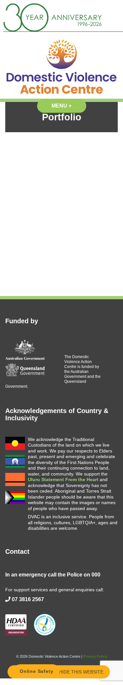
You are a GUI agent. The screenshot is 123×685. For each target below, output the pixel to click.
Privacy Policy (95, 656)
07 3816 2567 (28, 599)
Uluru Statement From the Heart (63, 479)
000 (96, 574)
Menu (68, 106)
